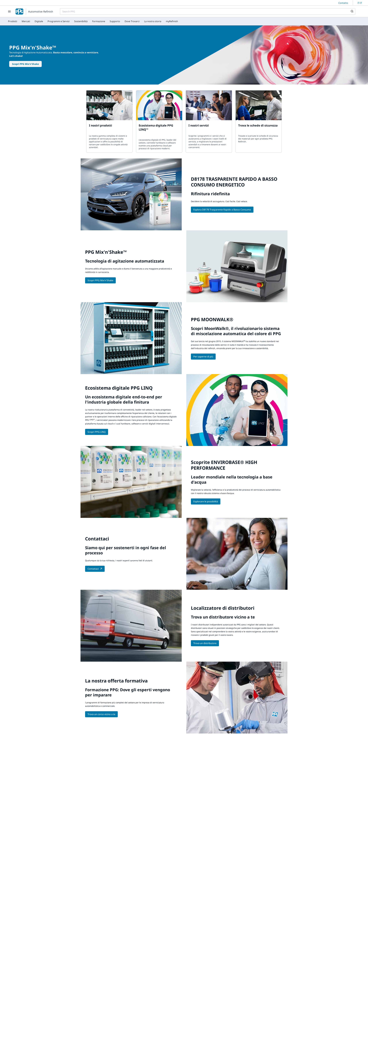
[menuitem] (12, 21)
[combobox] (207, 11)
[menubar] (93, 21)
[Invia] (351, 11)
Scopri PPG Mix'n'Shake (25, 64)
